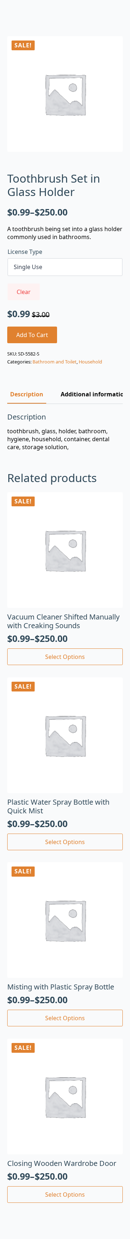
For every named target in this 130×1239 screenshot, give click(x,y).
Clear (24, 292)
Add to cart (32, 335)
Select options (65, 657)
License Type (25, 252)
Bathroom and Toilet (54, 361)
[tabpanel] (65, 432)
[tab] (26, 394)
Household (90, 361)
